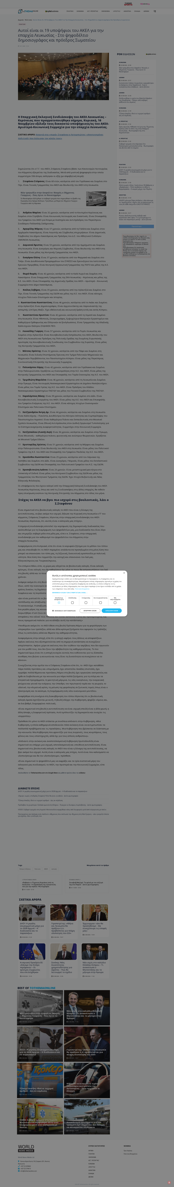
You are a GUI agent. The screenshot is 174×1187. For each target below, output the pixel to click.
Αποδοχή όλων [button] (112, 611)
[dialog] (87, 593)
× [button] (124, 573)
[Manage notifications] (169, 1182)
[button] (87, 592)
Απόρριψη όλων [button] (90, 611)
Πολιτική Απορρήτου (82, 589)
